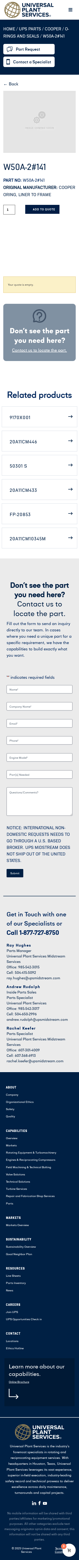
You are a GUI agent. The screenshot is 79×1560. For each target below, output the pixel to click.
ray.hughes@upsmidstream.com (33, 978)
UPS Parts (30, 28)
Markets (11, 1145)
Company (12, 1094)
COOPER (53, 28)
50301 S (18, 466)
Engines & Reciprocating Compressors (30, 1159)
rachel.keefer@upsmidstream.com (35, 1061)
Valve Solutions (15, 1174)
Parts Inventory (16, 1283)
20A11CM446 (23, 442)
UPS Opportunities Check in (24, 1319)
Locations (12, 1341)
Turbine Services (16, 1188)
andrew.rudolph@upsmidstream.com (37, 1019)
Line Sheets (13, 1275)
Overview (12, 1138)
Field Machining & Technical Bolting (28, 1167)
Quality (10, 1116)
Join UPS (12, 1312)
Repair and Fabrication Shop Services (30, 1196)
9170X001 (20, 417)
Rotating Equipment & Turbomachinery (31, 1152)
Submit (15, 873)
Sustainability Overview (21, 1246)
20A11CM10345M (28, 539)
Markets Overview (17, 1225)
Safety (10, 1109)
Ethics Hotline (15, 1348)
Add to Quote (44, 209)
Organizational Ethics (20, 1102)
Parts (9, 1203)
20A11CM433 (23, 490)
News (9, 1290)
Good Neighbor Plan (19, 1254)
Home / (10, 28)
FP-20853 (20, 514)
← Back (10, 83)
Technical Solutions (18, 1181)
